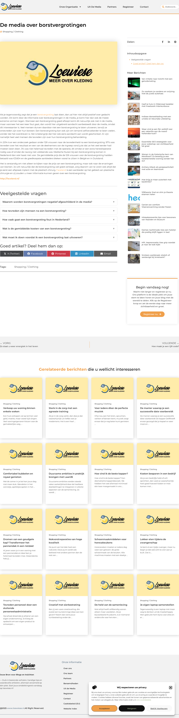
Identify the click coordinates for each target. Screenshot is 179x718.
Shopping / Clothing (13, 31)
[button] (170, 687)
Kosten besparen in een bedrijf (158, 473)
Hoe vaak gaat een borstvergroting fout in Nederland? (58, 219)
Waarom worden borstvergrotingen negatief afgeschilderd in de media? (58, 201)
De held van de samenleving (111, 604)
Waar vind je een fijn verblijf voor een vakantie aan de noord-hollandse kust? (157, 131)
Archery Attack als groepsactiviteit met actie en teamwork (158, 168)
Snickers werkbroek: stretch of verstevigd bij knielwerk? (156, 256)
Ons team (68, 673)
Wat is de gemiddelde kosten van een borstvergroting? (58, 228)
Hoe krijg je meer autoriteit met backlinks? (156, 180)
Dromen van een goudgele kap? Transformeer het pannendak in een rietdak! (18, 542)
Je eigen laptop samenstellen (157, 604)
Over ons (67, 668)
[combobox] (169, 7)
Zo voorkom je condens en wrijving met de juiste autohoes (158, 92)
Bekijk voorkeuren (159, 709)
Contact (144, 6)
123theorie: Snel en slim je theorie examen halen (157, 193)
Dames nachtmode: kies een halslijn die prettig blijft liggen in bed (159, 231)
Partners (111, 6)
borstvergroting (45, 114)
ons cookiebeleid (143, 700)
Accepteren (104, 709)
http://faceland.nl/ (9, 178)
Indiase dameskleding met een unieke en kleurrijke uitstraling (156, 117)
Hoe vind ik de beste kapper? (111, 473)
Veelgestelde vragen (141, 59)
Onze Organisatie (68, 6)
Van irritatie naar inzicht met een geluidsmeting (157, 80)
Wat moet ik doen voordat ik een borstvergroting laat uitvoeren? (58, 237)
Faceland (61, 170)
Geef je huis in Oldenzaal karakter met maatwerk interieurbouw (157, 105)
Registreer (128, 6)
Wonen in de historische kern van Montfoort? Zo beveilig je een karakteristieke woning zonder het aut (158, 157)
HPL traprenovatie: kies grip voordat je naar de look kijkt (158, 243)
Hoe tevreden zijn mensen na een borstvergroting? (58, 210)
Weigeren (131, 709)
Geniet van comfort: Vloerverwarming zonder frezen (156, 206)
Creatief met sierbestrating (64, 604)
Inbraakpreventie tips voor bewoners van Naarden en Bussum (159, 218)
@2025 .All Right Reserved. (22, 708)
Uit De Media (94, 6)
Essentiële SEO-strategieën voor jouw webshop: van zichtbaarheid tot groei (157, 144)
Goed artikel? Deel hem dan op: (148, 63)
